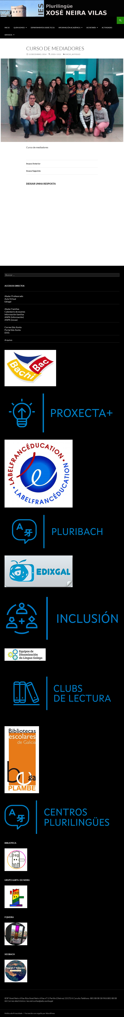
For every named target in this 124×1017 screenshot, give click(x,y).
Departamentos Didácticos (43, 28)
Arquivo (8, 340)
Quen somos (19, 28)
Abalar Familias (12, 309)
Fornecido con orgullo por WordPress (40, 1013)
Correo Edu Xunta (13, 327)
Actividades (107, 28)
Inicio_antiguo (72, 54)
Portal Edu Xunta (13, 330)
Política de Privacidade (13, 1013)
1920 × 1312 (56, 54)
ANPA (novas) (11, 320)
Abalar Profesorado (14, 296)
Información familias (14, 314)
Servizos (8, 35)
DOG (7, 332)
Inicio (7, 28)
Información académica (69, 28)
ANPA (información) (14, 317)
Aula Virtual (10, 299)
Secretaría (91, 28)
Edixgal (8, 301)
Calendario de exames (15, 311)
